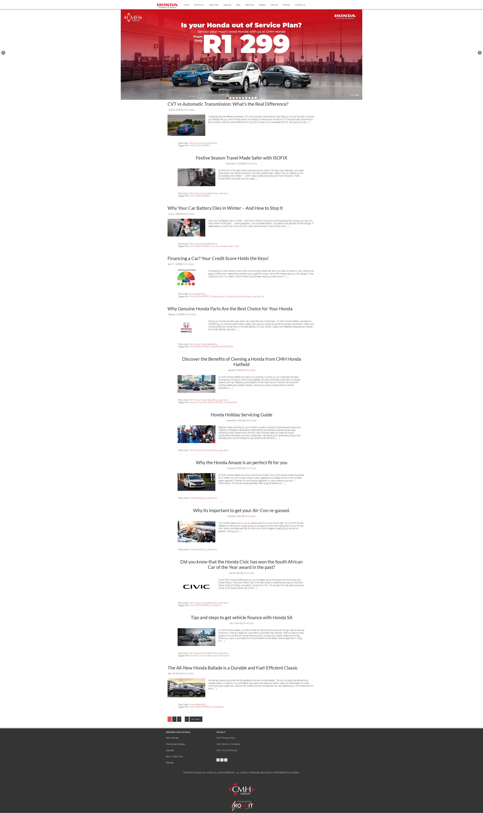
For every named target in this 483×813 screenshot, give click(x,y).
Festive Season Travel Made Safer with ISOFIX (241, 158)
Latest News (223, 193)
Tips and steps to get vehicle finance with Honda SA (241, 617)
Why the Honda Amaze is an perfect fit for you (241, 462)
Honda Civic (216, 605)
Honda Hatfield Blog (208, 143)
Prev (3, 53)
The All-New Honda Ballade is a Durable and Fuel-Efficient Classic (233, 667)
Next (480, 53)
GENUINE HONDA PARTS (222, 346)
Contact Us (300, 5)
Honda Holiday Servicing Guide (241, 414)
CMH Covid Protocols (226, 750)
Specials (227, 5)
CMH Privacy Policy (225, 738)
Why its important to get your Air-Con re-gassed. (241, 510)
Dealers (262, 5)
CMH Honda (167, 5)
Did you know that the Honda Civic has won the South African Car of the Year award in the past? (241, 564)
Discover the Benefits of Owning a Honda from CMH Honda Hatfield (241, 361)
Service (274, 5)
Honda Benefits (230, 402)
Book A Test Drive (174, 756)
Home (186, 5)
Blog (238, 5)
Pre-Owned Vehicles (175, 744)
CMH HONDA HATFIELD (200, 145)
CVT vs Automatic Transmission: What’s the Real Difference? (228, 104)
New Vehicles (172, 738)
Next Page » (196, 719)
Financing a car (217, 296)
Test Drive (249, 5)
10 (256, 98)
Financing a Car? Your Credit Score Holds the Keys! (218, 258)
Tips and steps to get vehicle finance (214, 655)
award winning (196, 402)
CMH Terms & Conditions (228, 744)
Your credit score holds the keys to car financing (244, 296)
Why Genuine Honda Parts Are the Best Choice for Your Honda (230, 308)
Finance (286, 5)
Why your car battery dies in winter (225, 246)
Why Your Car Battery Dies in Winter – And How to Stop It (225, 208)
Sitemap (170, 762)
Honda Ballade (217, 707)
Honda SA (194, 655)
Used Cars (213, 5)
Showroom (199, 5)
